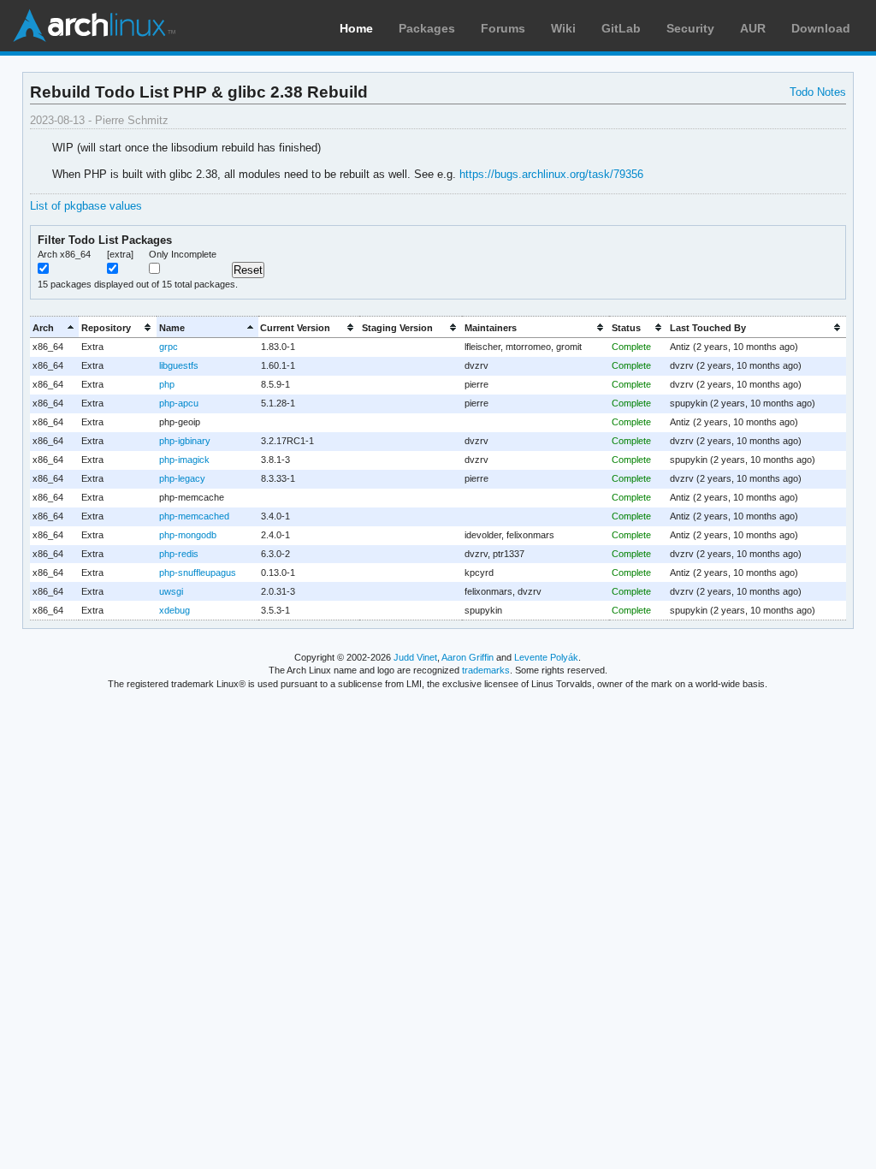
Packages (427, 28)
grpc (168, 346)
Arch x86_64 (64, 254)
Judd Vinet (415, 657)
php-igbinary (184, 441)
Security (690, 28)
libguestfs (178, 365)
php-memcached (194, 516)
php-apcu (178, 403)
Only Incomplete (182, 254)
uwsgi (171, 591)
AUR (753, 28)
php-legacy (182, 478)
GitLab (621, 28)
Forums (503, 28)
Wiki (563, 28)
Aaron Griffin (467, 657)
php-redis (178, 554)
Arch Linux (94, 26)
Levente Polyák (546, 657)
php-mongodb (187, 535)
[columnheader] (54, 327)
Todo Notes (818, 92)
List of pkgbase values (86, 205)
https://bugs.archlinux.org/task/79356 (551, 174)
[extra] (120, 254)
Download (820, 28)
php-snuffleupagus (197, 572)
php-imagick (184, 459)
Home (356, 28)
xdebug (174, 610)
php (167, 384)
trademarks (486, 670)
